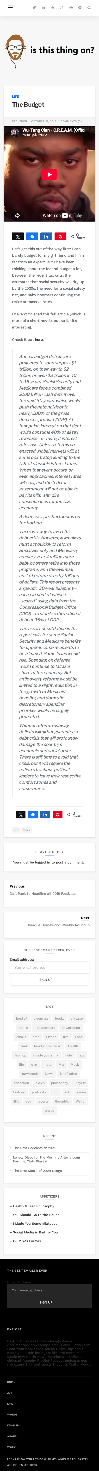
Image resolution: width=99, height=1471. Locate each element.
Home (11, 1381)
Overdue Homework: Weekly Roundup (57, 925)
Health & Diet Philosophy (33, 1206)
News (26, 830)
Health (73, 1046)
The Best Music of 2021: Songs (37, 1171)
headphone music (48, 1046)
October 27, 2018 (43, 121)
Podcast (19, 1092)
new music (30, 1074)
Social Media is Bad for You (35, 1232)
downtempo (71, 1028)
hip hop (20, 1055)
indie (68, 1055)
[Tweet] (20, 814)
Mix (61, 1064)
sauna (81, 1092)
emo (36, 1037)
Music (75, 1064)
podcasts (39, 1092)
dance (23, 1028)
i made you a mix (45, 1055)
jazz (81, 1055)
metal (47, 1064)
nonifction (21, 1083)
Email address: (22, 959)
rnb (67, 1092)
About (12, 1436)
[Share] (33, 814)
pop (56, 1092)
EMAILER (13, 1425)
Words (12, 1414)
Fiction (51, 1037)
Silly (16, 1101)
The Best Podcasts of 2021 (34, 1148)
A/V (9, 1392)
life (16, 830)
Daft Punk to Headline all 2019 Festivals (42, 893)
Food (79, 1037)
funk (24, 1046)
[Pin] (57, 814)
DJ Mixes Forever (27, 1241)
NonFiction (68, 1074)
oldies (40, 1083)
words (49, 1110)
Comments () (71, 121)
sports (44, 1101)
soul (29, 1101)
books (59, 1018)
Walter (81, 1101)
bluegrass (41, 1018)
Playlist (80, 1083)
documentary (45, 1028)
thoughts (62, 1101)
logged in (42, 862)
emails (21, 1037)
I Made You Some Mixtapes (35, 1223)
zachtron (19, 121)
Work (11, 1447)
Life (15, 96)
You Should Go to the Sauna (36, 1215)
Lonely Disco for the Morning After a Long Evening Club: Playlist (46, 1159)
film (66, 1037)
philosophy (59, 1083)
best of (21, 1018)
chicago (77, 1018)
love (34, 1064)
